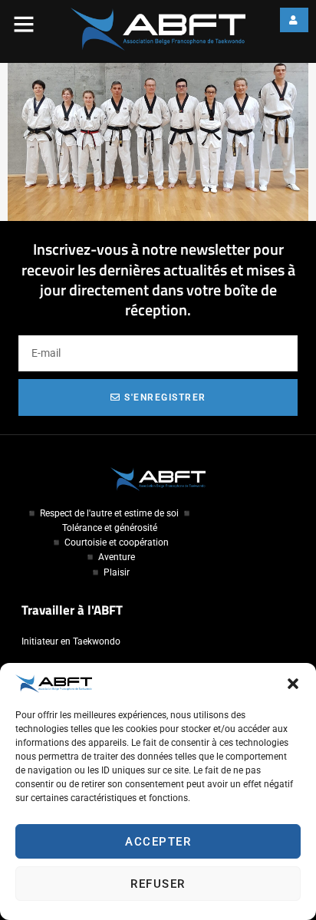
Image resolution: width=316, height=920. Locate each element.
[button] (293, 683)
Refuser (158, 884)
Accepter (158, 842)
